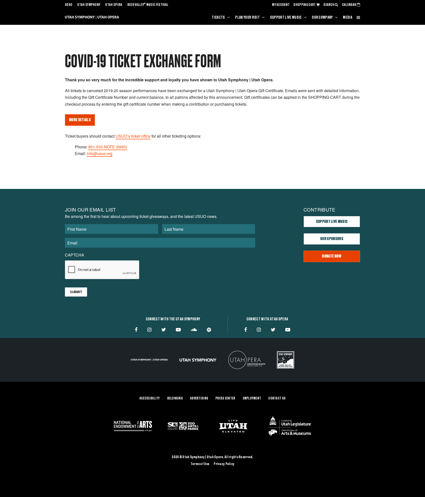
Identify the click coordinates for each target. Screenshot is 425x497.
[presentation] (102, 270)
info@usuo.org (99, 153)
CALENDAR (349, 5)
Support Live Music (286, 17)
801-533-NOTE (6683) (107, 147)
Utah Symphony (88, 5)
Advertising (199, 398)
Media (347, 17)
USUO (68, 5)
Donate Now (331, 256)
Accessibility (149, 398)
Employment (252, 398)
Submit (76, 292)
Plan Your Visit (247, 17)
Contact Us (277, 398)
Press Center (225, 398)
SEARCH (329, 5)
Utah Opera (113, 5)
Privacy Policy (224, 464)
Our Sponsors (331, 239)
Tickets (218, 17)
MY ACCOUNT (280, 5)
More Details (80, 120)
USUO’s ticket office (133, 136)
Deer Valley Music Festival (147, 5)
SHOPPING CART (304, 5)
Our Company (322, 17)
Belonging (175, 398)
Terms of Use (200, 464)
